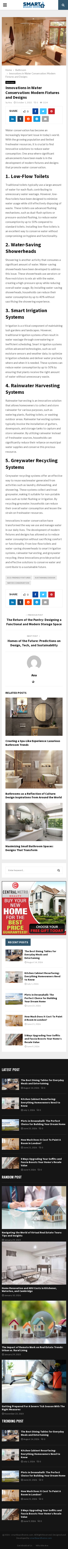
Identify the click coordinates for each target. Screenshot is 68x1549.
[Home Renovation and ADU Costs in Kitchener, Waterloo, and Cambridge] (34, 1263)
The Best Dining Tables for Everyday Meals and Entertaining (40, 954)
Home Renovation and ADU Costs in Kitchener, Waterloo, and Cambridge (29, 1289)
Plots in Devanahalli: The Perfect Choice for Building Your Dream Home (40, 998)
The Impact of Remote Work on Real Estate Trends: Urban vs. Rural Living (32, 1349)
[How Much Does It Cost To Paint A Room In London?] (14, 1020)
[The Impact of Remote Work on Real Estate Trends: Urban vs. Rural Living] (34, 1322)
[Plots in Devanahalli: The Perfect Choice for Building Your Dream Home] (14, 998)
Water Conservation (18, 583)
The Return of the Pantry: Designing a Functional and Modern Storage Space (34, 622)
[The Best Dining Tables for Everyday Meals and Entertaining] (14, 955)
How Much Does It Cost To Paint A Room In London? (43, 1018)
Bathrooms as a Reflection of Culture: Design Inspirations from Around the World (33, 795)
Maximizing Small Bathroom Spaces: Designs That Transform (29, 848)
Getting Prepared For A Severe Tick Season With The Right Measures (33, 1408)
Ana (10, 102)
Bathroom (10, 82)
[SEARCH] (59, 870)
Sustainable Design (45, 578)
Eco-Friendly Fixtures (18, 578)
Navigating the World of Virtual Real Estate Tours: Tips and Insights (32, 1234)
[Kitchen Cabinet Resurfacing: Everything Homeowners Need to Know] (14, 977)
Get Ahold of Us (24, 1545)
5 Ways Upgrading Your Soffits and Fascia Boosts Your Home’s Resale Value (43, 1039)
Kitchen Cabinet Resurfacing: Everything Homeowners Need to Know (42, 976)
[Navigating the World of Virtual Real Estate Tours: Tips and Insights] (34, 1207)
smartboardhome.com (41, 1538)
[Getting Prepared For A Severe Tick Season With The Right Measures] (34, 1381)
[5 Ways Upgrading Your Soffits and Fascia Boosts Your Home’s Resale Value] (14, 1039)
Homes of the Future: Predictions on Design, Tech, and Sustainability (34, 643)
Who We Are (42, 1545)
